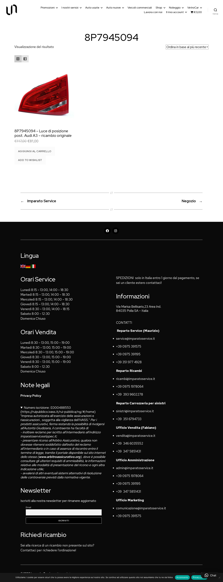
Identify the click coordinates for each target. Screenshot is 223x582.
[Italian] (33, 266)
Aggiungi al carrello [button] (34, 151)
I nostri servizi (69, 7)
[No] (219, 577)
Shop (159, 7)
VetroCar (193, 7)
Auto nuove (113, 7)
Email (28, 507)
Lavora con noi (153, 12)
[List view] (25, 58)
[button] (210, 575)
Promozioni (48, 7)
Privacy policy (199, 577)
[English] (23, 266)
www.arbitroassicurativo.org (59, 457)
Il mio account (175, 12)
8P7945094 (111, 37)
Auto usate (92, 7)
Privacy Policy (30, 396)
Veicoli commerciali (140, 7)
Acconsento (182, 577)
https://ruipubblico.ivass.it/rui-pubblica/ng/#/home (58, 412)
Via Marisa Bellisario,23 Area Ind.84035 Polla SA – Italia (138, 309)
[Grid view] (18, 58)
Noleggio (175, 7)
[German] (28, 266)
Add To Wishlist (30, 160)
